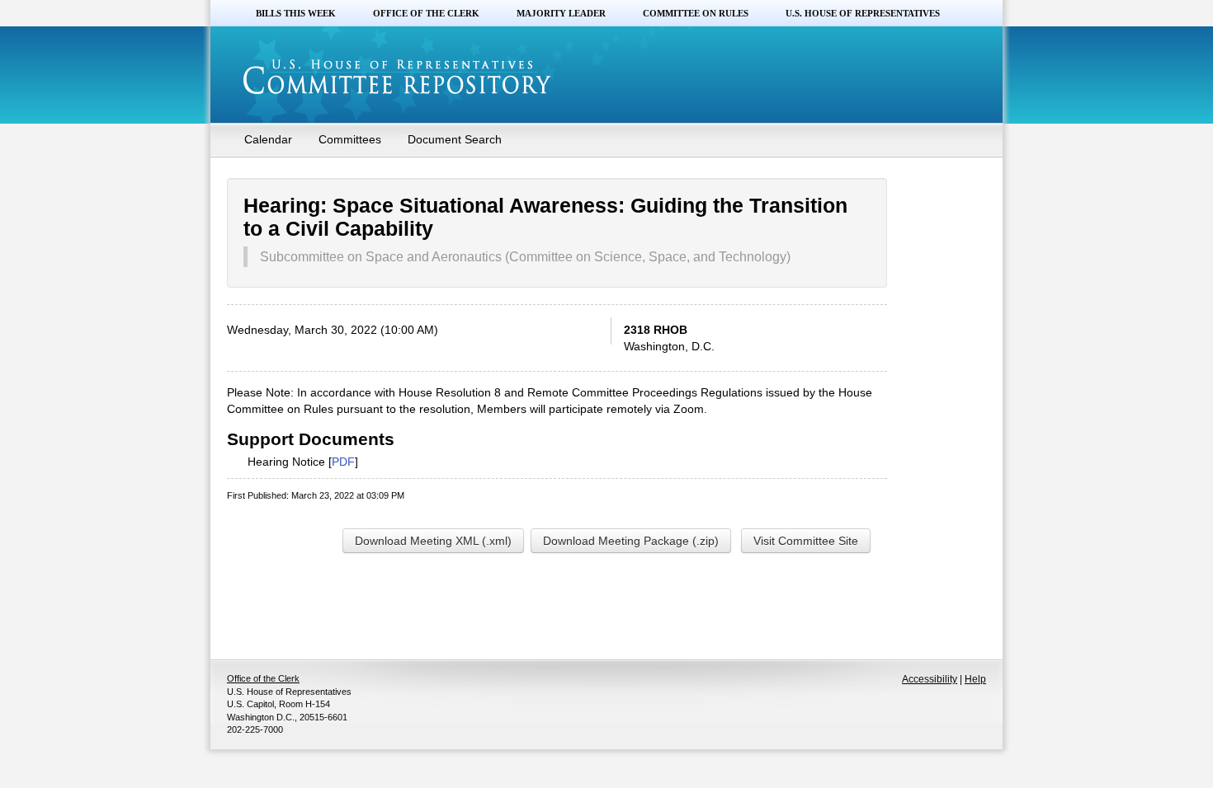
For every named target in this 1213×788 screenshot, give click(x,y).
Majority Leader (561, 13)
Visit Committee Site (805, 540)
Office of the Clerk (426, 13)
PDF (343, 461)
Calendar (268, 139)
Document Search (455, 139)
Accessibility (929, 679)
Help (975, 679)
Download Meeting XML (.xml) (433, 540)
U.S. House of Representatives (863, 13)
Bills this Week (296, 13)
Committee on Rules (695, 13)
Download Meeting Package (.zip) (631, 540)
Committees (350, 139)
